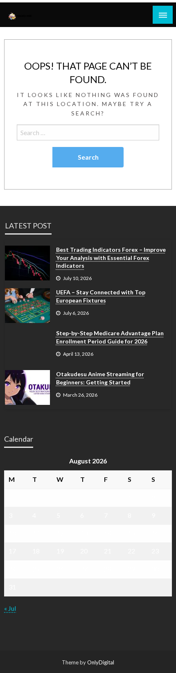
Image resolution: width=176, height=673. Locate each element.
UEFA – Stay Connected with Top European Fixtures (100, 296)
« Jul (10, 608)
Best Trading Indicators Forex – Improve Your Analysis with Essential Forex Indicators (111, 257)
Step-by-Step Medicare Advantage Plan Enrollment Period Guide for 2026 (110, 337)
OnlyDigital (100, 662)
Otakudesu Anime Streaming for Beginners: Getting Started (100, 378)
